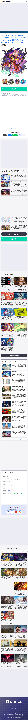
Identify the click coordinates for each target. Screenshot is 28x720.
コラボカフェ (20, 484)
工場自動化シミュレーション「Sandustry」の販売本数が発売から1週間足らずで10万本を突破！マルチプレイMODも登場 (7, 651)
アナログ (17, 479)
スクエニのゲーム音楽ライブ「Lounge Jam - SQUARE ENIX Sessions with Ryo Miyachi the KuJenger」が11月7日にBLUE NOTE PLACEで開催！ (21, 579)
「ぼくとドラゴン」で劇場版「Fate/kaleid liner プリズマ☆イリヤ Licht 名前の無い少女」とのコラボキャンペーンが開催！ (14, 38)
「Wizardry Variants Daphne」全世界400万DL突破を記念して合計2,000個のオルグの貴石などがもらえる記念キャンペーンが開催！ (21, 288)
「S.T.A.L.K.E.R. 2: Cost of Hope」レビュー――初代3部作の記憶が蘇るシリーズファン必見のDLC (7, 635)
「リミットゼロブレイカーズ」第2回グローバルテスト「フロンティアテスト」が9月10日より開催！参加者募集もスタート (7, 319)
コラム (23, 493)
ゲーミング (11, 481)
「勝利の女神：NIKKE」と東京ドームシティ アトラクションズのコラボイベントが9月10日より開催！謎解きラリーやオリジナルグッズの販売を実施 (21, 608)
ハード (22, 479)
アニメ (4, 487)
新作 (4, 476)
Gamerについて (4, 706)
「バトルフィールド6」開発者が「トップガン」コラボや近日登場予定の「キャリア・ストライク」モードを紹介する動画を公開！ (21, 651)
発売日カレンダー (6, 498)
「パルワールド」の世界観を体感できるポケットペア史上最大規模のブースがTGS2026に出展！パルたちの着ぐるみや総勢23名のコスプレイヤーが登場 (7, 350)
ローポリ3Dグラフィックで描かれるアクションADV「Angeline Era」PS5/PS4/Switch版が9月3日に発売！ (7, 579)
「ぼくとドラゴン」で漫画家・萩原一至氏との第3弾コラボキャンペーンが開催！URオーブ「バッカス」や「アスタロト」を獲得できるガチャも (19, 226)
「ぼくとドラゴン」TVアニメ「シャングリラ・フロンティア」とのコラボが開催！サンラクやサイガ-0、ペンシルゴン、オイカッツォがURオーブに (19, 191)
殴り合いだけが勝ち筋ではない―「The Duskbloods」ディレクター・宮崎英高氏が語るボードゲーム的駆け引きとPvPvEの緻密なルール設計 (7, 665)
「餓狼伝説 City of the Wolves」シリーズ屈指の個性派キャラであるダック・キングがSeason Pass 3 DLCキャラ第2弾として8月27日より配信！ (21, 593)
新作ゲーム (4, 551)
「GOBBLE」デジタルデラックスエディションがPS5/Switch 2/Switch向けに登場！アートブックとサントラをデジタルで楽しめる (7, 334)
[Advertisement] (14, 17)
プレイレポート (10, 493)
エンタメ (9, 484)
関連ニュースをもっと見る (14, 234)
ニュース (5, 32)
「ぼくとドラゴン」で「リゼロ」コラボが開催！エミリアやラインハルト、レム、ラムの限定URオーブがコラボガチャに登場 (19, 176)
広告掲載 (25, 706)
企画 (4, 495)
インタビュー (17, 493)
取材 (4, 493)
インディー (5, 479)
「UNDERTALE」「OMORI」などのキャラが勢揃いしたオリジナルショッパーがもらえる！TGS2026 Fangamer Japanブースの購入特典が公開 (21, 319)
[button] (1, 82)
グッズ (14, 484)
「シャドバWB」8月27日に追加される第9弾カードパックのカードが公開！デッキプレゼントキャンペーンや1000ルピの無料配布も (7, 607)
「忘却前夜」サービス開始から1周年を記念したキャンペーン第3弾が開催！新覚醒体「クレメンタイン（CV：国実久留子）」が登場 (21, 665)
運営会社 (14, 708)
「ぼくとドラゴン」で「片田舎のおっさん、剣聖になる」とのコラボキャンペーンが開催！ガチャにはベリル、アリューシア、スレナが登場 (19, 183)
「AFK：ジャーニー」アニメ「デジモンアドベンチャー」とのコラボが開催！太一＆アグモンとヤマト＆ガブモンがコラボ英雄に (7, 564)
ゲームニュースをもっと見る (19, 439)
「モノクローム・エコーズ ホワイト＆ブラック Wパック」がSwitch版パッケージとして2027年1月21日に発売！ (7, 287)
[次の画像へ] (14, 62)
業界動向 (4, 490)
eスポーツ (10, 490)
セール (4, 501)
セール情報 (10, 551)
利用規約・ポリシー (13, 706)
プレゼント (10, 501)
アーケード (11, 479)
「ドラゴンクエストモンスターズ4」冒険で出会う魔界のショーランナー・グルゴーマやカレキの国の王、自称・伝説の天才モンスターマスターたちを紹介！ (21, 636)
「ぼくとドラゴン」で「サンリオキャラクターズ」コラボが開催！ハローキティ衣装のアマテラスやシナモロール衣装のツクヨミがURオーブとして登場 (19, 219)
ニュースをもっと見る (14, 355)
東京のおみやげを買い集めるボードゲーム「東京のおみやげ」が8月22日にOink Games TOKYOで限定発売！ (7, 302)
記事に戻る (14, 128)
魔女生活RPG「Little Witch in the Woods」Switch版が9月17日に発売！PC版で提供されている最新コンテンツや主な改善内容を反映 (21, 334)
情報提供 (20, 706)
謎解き (4, 484)
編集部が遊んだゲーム (16, 498)
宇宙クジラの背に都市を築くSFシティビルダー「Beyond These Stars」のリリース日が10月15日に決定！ (21, 563)
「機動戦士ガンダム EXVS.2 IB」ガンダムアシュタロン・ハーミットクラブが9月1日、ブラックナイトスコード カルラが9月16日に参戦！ (7, 622)
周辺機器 (4, 481)
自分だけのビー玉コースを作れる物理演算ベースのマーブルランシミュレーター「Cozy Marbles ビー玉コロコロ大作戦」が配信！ (21, 303)
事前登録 (8, 476)
